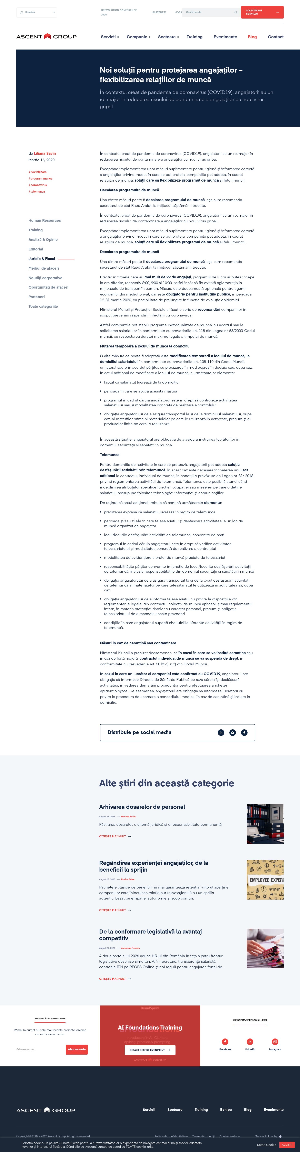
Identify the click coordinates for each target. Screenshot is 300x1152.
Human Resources (45, 221)
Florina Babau (128, 880)
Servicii (108, 37)
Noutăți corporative (45, 278)
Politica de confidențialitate (171, 1136)
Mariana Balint (128, 817)
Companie (137, 37)
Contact (276, 37)
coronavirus (39, 185)
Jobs (178, 12)
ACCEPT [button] (287, 1145)
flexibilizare (39, 172)
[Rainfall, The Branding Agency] (280, 1136)
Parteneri (159, 12)
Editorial (36, 249)
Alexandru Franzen (130, 948)
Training (195, 37)
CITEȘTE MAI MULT (112, 836)
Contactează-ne (230, 1136)
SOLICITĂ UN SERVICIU (254, 12)
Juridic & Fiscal (42, 259)
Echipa (226, 1110)
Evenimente (225, 37)
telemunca (38, 191)
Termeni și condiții (203, 1136)
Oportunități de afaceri (48, 287)
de (42, 153)
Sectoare (167, 37)
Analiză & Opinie (43, 240)
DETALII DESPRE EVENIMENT (147, 1050)
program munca (41, 178)
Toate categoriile (43, 307)
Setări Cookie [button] (266, 1145)
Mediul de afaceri (44, 268)
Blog (252, 37)
